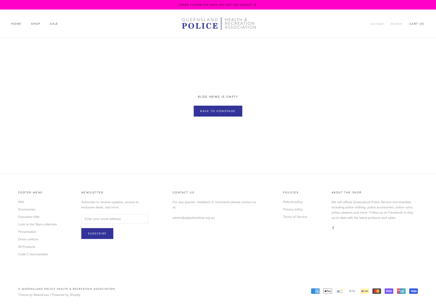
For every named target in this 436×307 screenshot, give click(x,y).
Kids (21, 202)
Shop (36, 24)
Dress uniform (28, 239)
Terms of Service (295, 217)
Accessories (26, 209)
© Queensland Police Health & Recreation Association (66, 289)
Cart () (417, 24)
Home (16, 24)
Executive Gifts (29, 217)
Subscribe (97, 233)
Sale (54, 24)
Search (396, 24)
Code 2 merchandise (33, 254)
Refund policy (293, 202)
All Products (26, 247)
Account (377, 24)
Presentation (27, 232)
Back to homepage (217, 111)
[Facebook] (333, 227)
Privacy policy (293, 209)
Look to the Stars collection (37, 224)
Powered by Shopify (66, 295)
